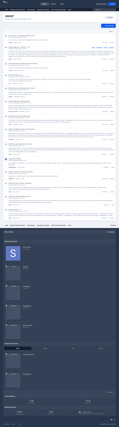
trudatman (11, 139)
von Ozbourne (28, 354)
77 (5, 236)
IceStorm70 (27, 325)
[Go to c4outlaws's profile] (6, 101)
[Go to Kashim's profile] (6, 36)
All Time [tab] (100, 348)
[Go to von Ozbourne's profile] (13, 360)
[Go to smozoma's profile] (13, 253)
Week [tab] (17, 348)
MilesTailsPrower (87, 412)
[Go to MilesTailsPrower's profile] (80, 412)
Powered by (108, 424)
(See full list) (110, 232)
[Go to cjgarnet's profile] (6, 159)
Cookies (13, 424)
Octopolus (27, 374)
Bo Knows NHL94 (13, 111)
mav (9, 83)
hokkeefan (11, 178)
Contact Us (7, 424)
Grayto (16, 48)
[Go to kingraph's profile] (13, 292)
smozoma (27, 247)
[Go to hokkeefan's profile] (13, 312)
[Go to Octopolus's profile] (13, 380)
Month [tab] (45, 348)
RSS (19, 424)
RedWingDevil (12, 167)
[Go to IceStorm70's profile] (13, 331)
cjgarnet (16, 160)
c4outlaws (17, 103)
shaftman (17, 211)
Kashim (16, 37)
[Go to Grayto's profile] (6, 47)
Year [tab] (73, 348)
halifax (25, 267)
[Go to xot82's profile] (6, 129)
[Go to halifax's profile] (13, 273)
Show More (110, 392)
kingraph (26, 286)
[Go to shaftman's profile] (6, 210)
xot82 (9, 124)
